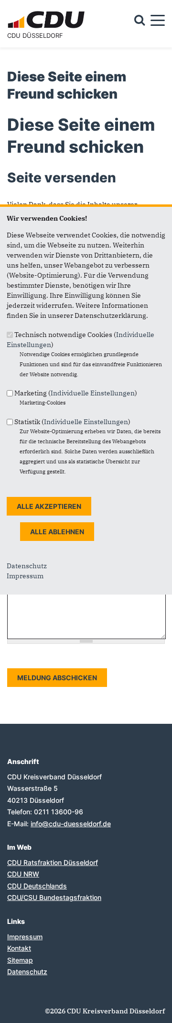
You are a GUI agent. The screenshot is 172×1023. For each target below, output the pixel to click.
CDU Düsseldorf (35, 35)
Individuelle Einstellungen (93, 393)
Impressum (25, 576)
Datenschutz (27, 566)
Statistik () (72, 421)
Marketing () (75, 393)
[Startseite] (47, 12)
